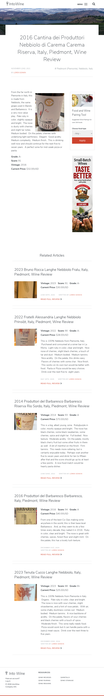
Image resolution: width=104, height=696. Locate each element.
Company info (10, 687)
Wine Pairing (44, 680)
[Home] (7, 3)
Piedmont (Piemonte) (67, 68)
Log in (7, 681)
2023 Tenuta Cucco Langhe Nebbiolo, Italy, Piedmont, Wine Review (47, 575)
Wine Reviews (44, 677)
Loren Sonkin (20, 72)
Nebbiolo (83, 68)
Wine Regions (44, 684)
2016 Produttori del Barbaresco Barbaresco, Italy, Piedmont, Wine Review (48, 498)
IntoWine (16, 4)
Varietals (65, 677)
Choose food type (79, 129)
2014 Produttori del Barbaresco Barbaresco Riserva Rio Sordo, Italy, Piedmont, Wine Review (51, 404)
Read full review (50, 299)
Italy (91, 68)
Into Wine (17, 673)
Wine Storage (67, 680)
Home (10, 14)
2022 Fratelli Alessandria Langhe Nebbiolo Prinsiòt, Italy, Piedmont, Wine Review (47, 319)
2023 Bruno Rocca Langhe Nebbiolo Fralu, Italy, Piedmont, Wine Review (51, 272)
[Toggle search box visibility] (93, 4)
